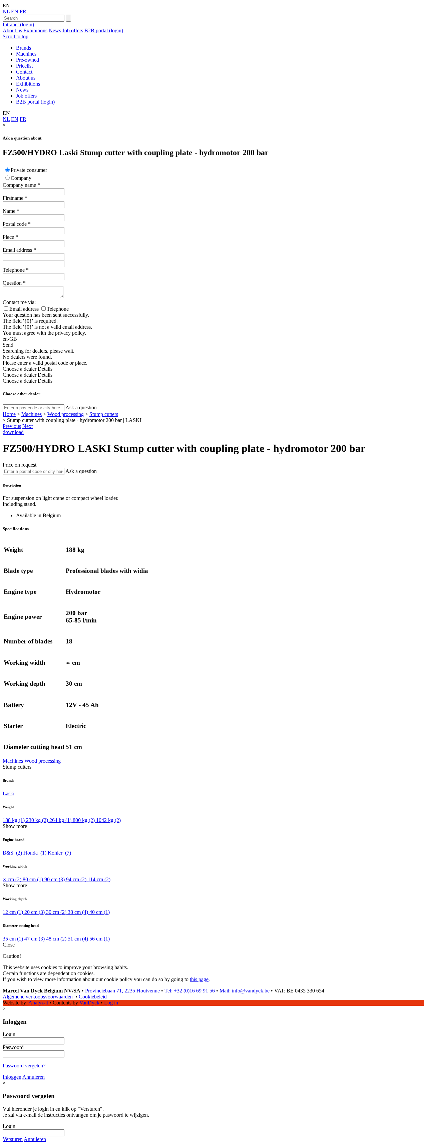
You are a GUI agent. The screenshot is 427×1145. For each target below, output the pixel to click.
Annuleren (33, 1077)
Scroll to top (15, 36)
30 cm (56, 912)
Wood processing (65, 414)
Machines (26, 54)
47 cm (34, 939)
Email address (17, 250)
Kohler (59, 853)
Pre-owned (27, 60)
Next (27, 426)
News (55, 30)
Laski (8, 793)
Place (8, 237)
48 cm (56, 939)
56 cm (99, 939)
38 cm (78, 912)
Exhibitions (35, 30)
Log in (111, 1002)
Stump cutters (103, 414)
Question (12, 283)
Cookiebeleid (93, 996)
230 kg (37, 820)
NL (6, 11)
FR (23, 11)
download (13, 432)
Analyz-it (38, 1002)
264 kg (60, 820)
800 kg (84, 820)
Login (9, 1034)
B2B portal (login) (103, 30)
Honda (34, 853)
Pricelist (24, 66)
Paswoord (13, 1047)
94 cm (76, 879)
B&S (12, 853)
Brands (23, 48)
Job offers (72, 30)
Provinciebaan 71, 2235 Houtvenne (122, 990)
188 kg (14, 820)
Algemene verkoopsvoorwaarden (38, 996)
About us (12, 30)
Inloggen (12, 1077)
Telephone (14, 270)
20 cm (34, 912)
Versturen (13, 1139)
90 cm (54, 879)
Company (21, 178)
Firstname (13, 198)
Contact (24, 72)
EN (14, 11)
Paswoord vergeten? (24, 1065)
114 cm (99, 879)
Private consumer (29, 170)
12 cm (13, 912)
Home (9, 414)
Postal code (15, 224)
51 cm (78, 939)
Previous (12, 426)
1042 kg (108, 820)
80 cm (33, 879)
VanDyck (89, 1002)
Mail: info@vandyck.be (245, 990)
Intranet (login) (18, 24)
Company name (19, 185)
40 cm (99, 912)
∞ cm (12, 879)
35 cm (13, 939)
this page (199, 979)
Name (9, 211)
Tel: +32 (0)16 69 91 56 (189, 990)
